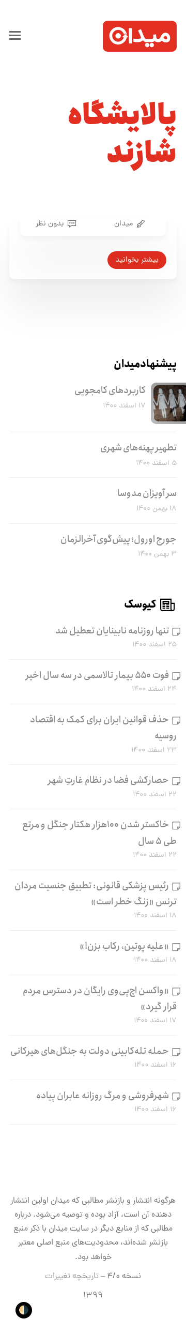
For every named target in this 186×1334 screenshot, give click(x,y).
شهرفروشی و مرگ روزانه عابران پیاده (102, 1095)
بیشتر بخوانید (137, 260)
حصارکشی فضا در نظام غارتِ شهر (108, 780)
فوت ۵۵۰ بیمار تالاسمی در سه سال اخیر (97, 675)
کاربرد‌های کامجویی (110, 390)
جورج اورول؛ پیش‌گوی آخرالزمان (118, 539)
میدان (123, 224)
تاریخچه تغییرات (72, 1276)
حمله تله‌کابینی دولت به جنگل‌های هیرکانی (89, 1051)
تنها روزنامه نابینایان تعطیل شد (112, 631)
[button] (15, 36)
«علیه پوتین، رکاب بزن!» (124, 946)
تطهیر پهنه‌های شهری (138, 448)
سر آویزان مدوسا (147, 493)
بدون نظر (50, 224)
